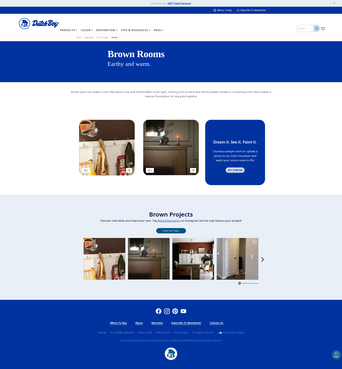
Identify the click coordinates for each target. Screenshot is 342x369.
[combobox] (308, 28)
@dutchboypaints (169, 220)
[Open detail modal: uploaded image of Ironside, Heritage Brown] (149, 259)
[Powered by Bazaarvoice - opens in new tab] (248, 283)
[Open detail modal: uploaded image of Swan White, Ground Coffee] (104, 259)
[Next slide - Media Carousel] (262, 259)
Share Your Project (171, 231)
